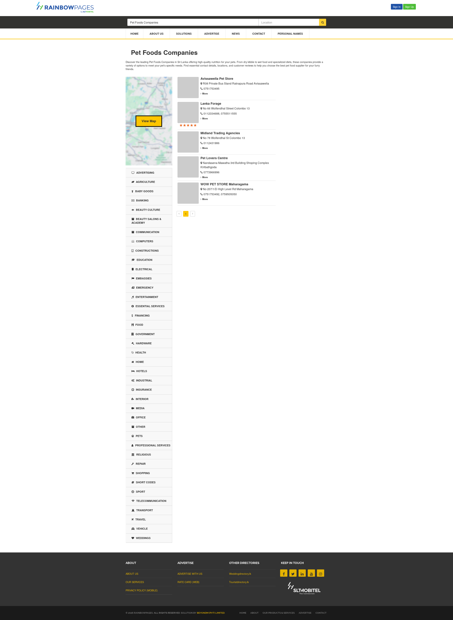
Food (139, 325)
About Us (157, 34)
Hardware (144, 343)
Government (145, 334)
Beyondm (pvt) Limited (211, 613)
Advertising (145, 173)
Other (140, 427)
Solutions (184, 34)
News (236, 34)
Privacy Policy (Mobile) (142, 590)
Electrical (144, 269)
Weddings (143, 538)
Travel (140, 519)
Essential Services (150, 306)
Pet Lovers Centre (214, 158)
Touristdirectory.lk (239, 582)
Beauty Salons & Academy (146, 221)
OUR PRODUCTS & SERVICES (279, 613)
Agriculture (145, 182)
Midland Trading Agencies (220, 133)
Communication (147, 232)
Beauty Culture (148, 210)
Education (144, 260)
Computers (144, 241)
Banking (142, 200)
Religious (143, 454)
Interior (142, 399)
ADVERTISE (305, 613)
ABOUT (254, 613)
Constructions (147, 251)
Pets (139, 436)
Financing (142, 315)
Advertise (211, 34)
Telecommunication (151, 501)
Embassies (144, 278)
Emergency (144, 287)
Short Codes (146, 482)
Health (140, 352)
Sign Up (409, 6)
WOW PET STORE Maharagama (224, 184)
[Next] (192, 213)
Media (140, 408)
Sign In (397, 6)
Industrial (144, 380)
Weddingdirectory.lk (240, 573)
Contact (258, 34)
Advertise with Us (189, 573)
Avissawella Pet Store (216, 78)
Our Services (135, 582)
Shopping (143, 473)
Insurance (144, 390)
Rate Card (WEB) (188, 582)
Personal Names (290, 34)
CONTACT (321, 613)
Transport (144, 510)
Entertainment (147, 297)
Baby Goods (144, 191)
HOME (242, 613)
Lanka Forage (210, 103)
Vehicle (142, 529)
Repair (141, 464)
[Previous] (179, 213)
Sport (140, 492)
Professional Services (152, 445)
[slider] (188, 125)
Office (141, 417)
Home (134, 34)
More (205, 93)
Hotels (141, 371)
